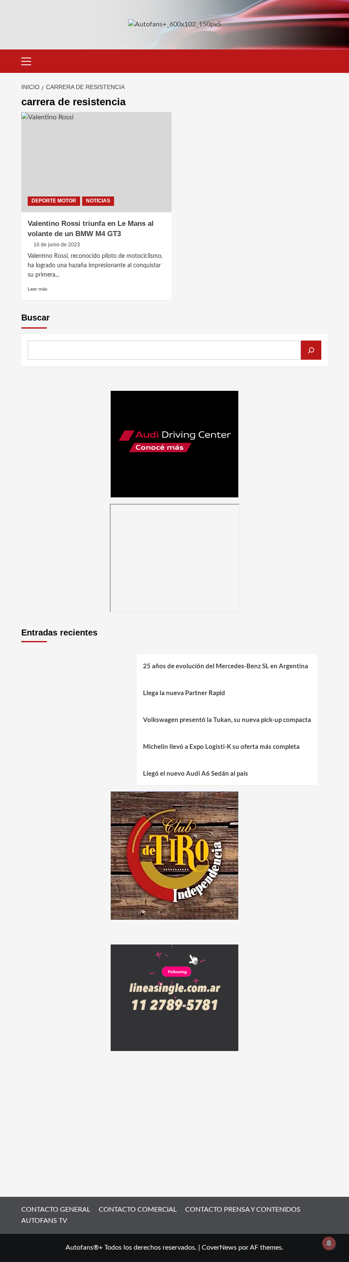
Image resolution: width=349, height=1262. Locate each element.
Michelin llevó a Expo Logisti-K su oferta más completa (221, 746)
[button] (29, 60)
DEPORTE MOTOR (53, 201)
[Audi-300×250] (174, 443)
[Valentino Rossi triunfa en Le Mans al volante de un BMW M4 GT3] (96, 162)
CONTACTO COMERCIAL (138, 1209)
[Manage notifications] (329, 1243)
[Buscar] (311, 350)
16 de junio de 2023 (57, 245)
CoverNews (219, 1247)
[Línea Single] (174, 997)
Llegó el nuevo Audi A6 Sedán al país (195, 773)
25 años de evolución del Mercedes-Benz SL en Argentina (225, 666)
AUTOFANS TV (44, 1220)
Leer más (37, 289)
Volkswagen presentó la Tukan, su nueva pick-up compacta (227, 719)
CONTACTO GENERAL (55, 1209)
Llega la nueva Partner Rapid (184, 692)
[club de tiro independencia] (174, 855)
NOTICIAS (98, 201)
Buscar (35, 317)
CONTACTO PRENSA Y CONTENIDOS (242, 1209)
